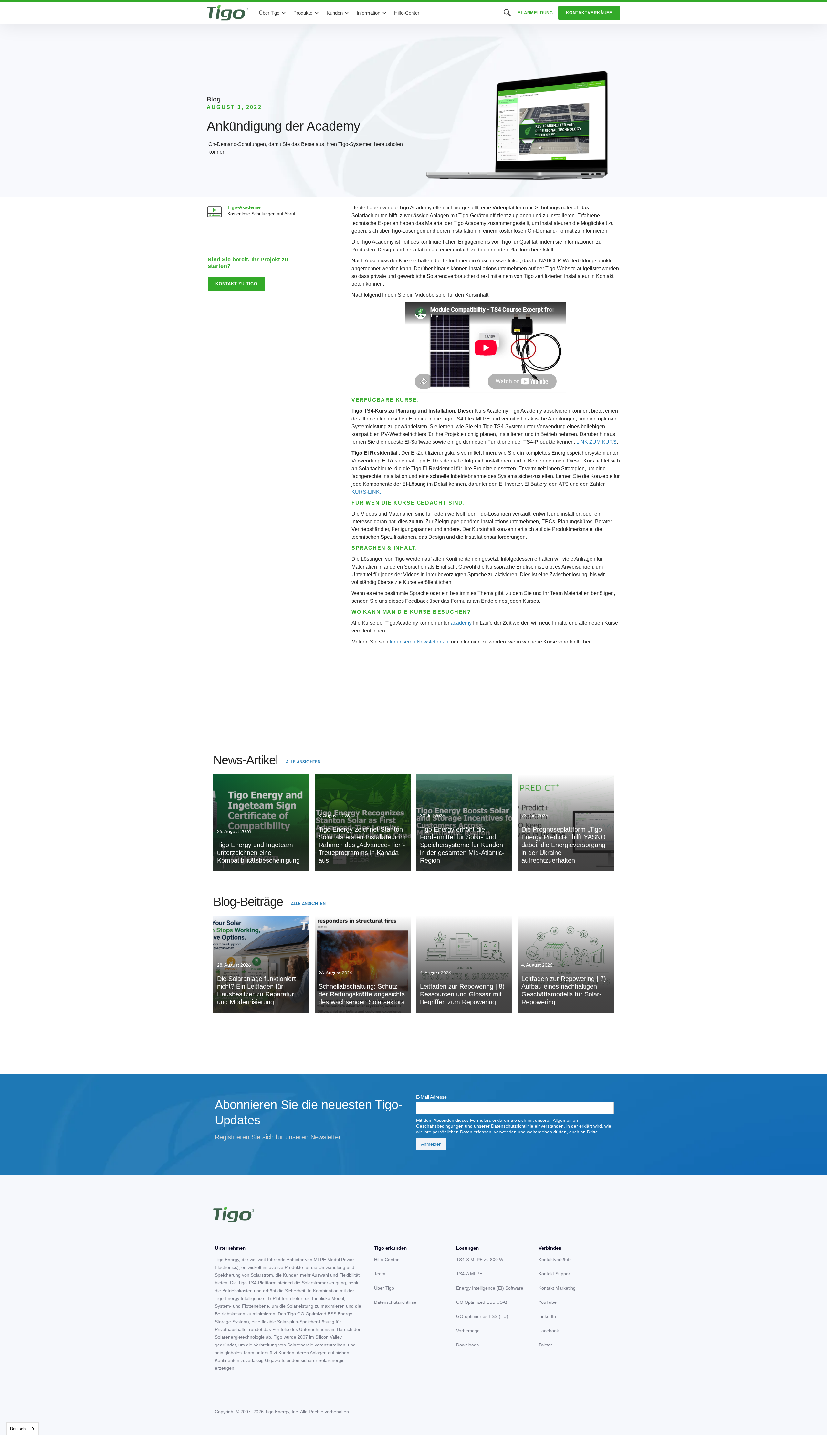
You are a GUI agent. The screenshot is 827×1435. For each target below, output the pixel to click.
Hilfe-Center (406, 13)
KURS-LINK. (366, 491)
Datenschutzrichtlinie (512, 1126)
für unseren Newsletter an (419, 641)
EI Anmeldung (535, 12)
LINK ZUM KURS (596, 442)
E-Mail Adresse (431, 1097)
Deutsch (18, 1428)
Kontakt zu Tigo (236, 284)
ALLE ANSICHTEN (303, 761)
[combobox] (22, 1428)
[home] (227, 13)
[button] (273, 13)
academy (461, 623)
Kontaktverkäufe (589, 12)
